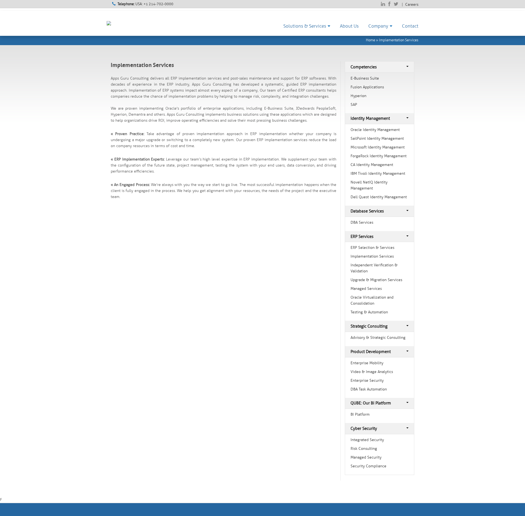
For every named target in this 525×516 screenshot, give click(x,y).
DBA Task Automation (369, 389)
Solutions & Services (304, 26)
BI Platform (360, 414)
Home (370, 40)
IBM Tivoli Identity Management (378, 173)
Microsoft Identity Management (378, 147)
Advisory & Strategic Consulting (378, 337)
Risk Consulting (364, 448)
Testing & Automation (369, 312)
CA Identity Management (372, 164)
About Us (349, 26)
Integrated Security (367, 440)
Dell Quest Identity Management (379, 197)
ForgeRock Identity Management (379, 156)
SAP (354, 104)
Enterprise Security (367, 380)
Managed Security (366, 457)
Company (378, 26)
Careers (411, 4)
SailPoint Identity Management (377, 138)
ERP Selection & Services (372, 247)
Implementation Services (398, 40)
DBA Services (362, 222)
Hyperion (358, 96)
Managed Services (366, 288)
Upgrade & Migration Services (376, 280)
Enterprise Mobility (367, 363)
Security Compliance (368, 466)
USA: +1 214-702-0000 (145, 4)
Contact (410, 26)
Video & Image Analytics (372, 371)
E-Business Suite (365, 78)
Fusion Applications (367, 87)
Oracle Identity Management (375, 129)
